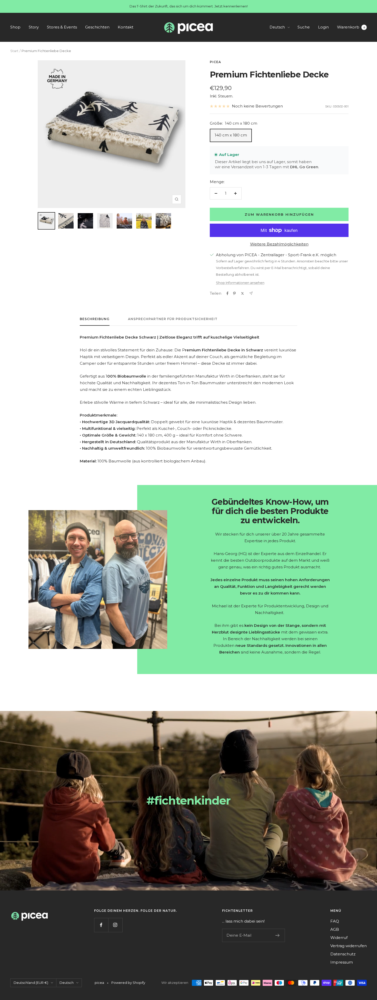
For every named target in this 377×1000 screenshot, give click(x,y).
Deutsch (277, 27)
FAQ (334, 921)
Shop (15, 27)
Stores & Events (62, 27)
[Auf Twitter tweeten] (242, 293)
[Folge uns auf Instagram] (115, 925)
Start (14, 51)
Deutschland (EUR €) (31, 983)
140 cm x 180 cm (231, 135)
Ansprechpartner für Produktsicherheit (172, 319)
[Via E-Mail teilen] (251, 293)
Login (323, 27)
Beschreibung (95, 319)
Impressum (341, 962)
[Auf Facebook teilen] (227, 293)
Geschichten (97, 27)
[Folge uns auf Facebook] (101, 925)
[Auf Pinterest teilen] (234, 293)
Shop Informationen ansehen (240, 283)
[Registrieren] (277, 935)
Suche (303, 27)
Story (34, 27)
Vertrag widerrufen (348, 945)
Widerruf (339, 937)
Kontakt (125, 27)
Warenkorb (351, 27)
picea (215, 62)
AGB (334, 929)
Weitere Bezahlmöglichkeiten (279, 244)
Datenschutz (342, 954)
